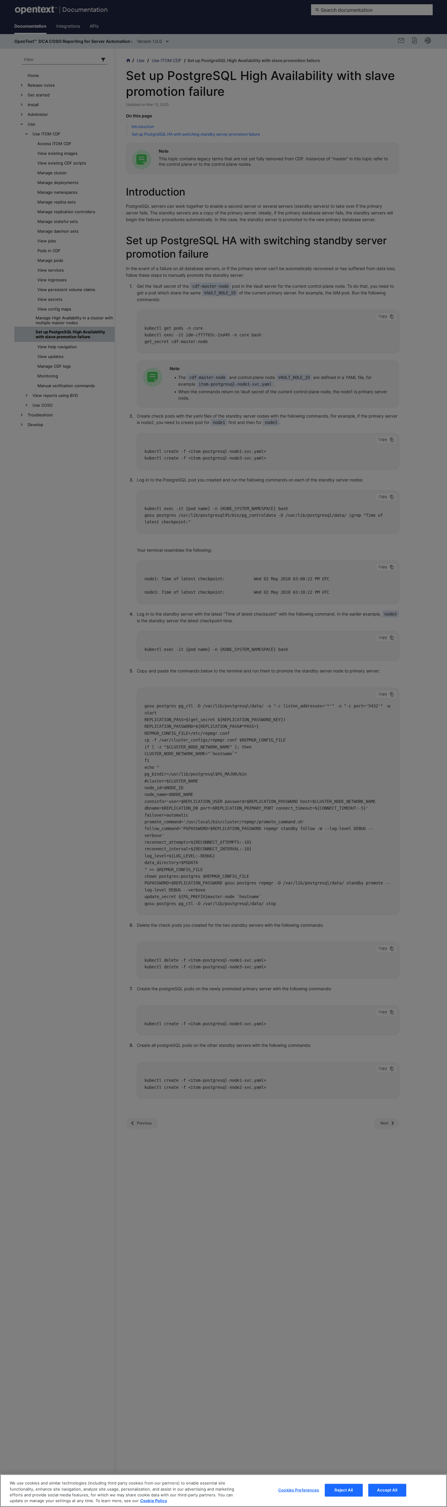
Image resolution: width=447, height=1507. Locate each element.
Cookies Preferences (298, 1490)
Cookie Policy (153, 1500)
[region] (223, 1490)
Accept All (387, 1490)
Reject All (343, 1490)
